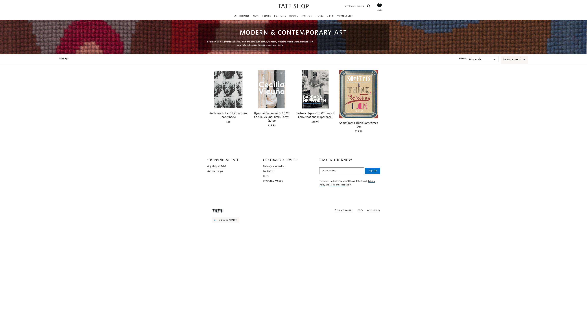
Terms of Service (337, 184)
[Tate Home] (231, 211)
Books (293, 15)
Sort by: (462, 58)
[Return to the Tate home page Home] (293, 6)
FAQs (265, 176)
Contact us (268, 171)
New (256, 15)
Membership (345, 15)
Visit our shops (215, 171)
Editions (280, 15)
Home (319, 15)
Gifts (330, 15)
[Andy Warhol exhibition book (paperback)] (228, 90)
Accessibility (373, 210)
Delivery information (274, 166)
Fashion (306, 15)
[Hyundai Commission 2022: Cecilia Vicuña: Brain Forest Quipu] (271, 90)
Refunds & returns (273, 181)
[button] (368, 6)
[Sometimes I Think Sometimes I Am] (358, 94)
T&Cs (360, 210)
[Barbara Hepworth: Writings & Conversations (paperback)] (315, 90)
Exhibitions (242, 15)
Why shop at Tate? (216, 166)
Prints (266, 15)
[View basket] (379, 5)
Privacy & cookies (343, 210)
